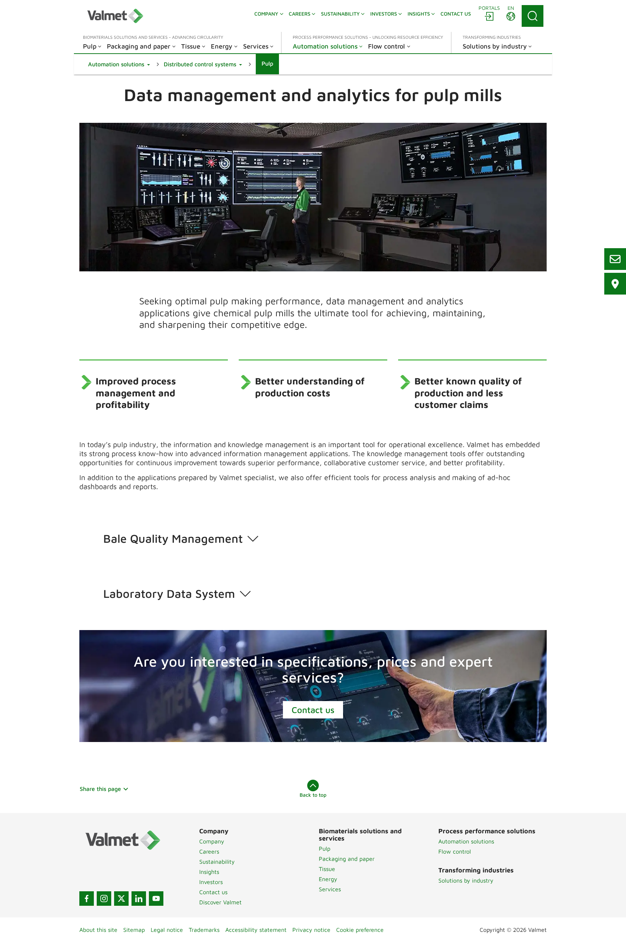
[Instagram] (104, 898)
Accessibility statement (256, 929)
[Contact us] (615, 259)
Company (211, 841)
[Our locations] (615, 284)
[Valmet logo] (115, 16)
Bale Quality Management (173, 538)
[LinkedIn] (139, 898)
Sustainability (217, 861)
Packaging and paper (347, 858)
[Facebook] (86, 898)
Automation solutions (466, 841)
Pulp (324, 848)
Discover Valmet (220, 902)
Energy (328, 879)
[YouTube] (156, 898)
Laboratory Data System (169, 593)
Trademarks (204, 929)
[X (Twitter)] (121, 898)
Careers (209, 851)
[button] (119, 64)
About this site (98, 929)
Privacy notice (311, 929)
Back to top (313, 795)
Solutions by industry (465, 880)
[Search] (532, 16)
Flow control (454, 851)
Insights (209, 871)
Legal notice (167, 929)
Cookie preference (360, 929)
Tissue (327, 869)
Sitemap (134, 929)
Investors (211, 882)
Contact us (313, 710)
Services (330, 889)
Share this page (100, 788)
